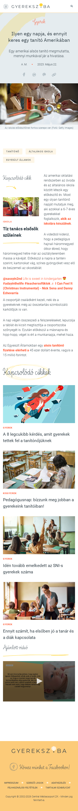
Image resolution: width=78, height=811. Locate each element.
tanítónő (12, 151)
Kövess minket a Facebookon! (45, 767)
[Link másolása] (54, 75)
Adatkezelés (58, 783)
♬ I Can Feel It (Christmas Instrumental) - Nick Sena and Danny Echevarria (38, 288)
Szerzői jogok (34, 783)
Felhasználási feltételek (23, 787)
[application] (39, 681)
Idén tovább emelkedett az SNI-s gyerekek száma (33, 568)
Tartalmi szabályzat (58, 787)
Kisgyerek (10, 493)
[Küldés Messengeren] (34, 75)
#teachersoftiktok (37, 283)
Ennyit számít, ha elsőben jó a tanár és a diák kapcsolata (38, 634)
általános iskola (41, 151)
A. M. (24, 64)
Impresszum (11, 783)
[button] (39, 681)
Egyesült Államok (18, 160)
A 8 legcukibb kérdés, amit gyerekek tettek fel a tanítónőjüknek (36, 437)
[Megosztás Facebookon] (24, 75)
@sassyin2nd (12, 279)
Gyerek (39, 21)
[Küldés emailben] (44, 75)
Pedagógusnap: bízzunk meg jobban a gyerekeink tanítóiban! (38, 503)
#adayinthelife (13, 283)
